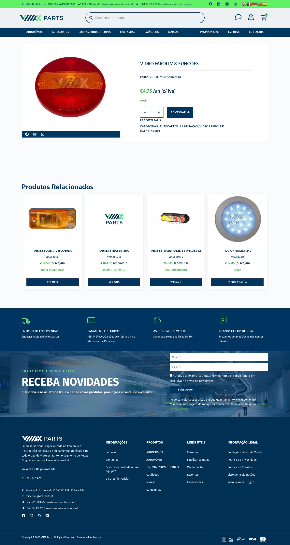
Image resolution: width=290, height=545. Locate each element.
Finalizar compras (198, 459)
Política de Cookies (240, 467)
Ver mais (52, 282)
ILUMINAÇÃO (189, 126)
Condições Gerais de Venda (245, 452)
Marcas (173, 32)
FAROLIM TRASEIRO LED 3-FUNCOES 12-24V (178, 250)
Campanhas (127, 32)
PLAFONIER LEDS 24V (238, 250)
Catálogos (152, 32)
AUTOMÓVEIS (34, 32)
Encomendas (195, 482)
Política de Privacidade (242, 459)
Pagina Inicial (209, 32)
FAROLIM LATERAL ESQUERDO (52, 250)
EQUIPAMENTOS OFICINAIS (95, 32)
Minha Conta (195, 467)
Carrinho (192, 452)
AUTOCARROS (60, 32)
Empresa (233, 32)
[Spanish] (265, 4)
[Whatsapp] (235, 4)
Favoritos (192, 474)
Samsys (97, 537)
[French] (249, 4)
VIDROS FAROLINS (212, 126)
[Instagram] (227, 4)
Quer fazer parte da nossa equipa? (122, 469)
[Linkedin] (219, 4)
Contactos (256, 32)
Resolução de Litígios (241, 482)
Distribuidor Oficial (117, 478)
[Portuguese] (259, 4)
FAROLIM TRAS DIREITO (114, 250)
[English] (244, 4)
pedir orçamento (52, 269)
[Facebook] (210, 4)
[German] (254, 4)
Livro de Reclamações (241, 474)
